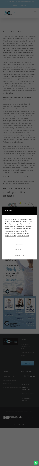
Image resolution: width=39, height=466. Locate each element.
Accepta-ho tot (19, 255)
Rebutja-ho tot (19, 250)
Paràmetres (19, 245)
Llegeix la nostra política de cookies (17, 236)
